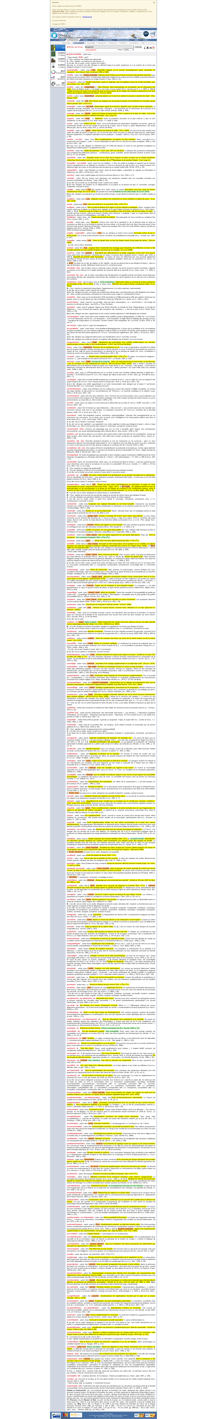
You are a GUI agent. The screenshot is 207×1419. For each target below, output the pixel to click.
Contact (145, 40)
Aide (143, 43)
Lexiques (95, 40)
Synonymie (102, 43)
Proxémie (123, 43)
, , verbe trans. (80, 54)
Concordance (133, 43)
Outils (136, 40)
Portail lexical (87, 17)
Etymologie (91, 43)
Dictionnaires (107, 40)
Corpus (85, 40)
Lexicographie (79, 43)
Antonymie (112, 43)
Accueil (61, 40)
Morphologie (66, 43)
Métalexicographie (123, 40)
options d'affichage (91, 49)
